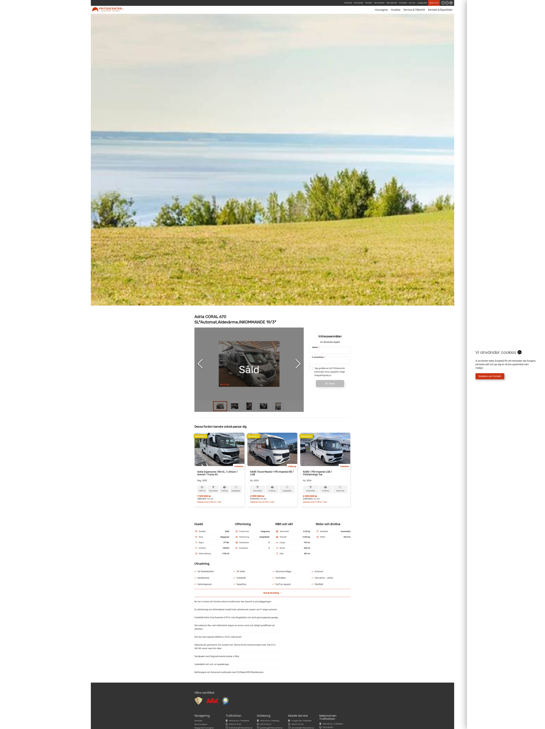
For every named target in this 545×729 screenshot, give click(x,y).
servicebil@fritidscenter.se (302, 728)
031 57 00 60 (265, 724)
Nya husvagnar (200, 724)
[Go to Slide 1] (220, 406)
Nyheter (368, 3)
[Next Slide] (298, 364)
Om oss (412, 3)
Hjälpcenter (434, 3)
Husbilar (396, 9)
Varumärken (379, 3)
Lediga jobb (422, 3)
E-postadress (318, 357)
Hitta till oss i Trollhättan (239, 721)
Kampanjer (358, 3)
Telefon (316, 347)
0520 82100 (328, 727)
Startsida (348, 3)
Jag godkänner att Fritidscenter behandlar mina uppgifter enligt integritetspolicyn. (329, 372)
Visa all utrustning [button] (271, 593)
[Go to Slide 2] (235, 406)
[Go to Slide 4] (263, 406)
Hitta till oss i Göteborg (269, 721)
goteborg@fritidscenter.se (271, 728)
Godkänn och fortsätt (490, 376)
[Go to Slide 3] (249, 406)
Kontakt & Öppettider (440, 9)
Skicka (332, 383)
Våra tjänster (391, 3)
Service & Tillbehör (414, 9)
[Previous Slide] (200, 364)
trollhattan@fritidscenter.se (240, 728)
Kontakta (403, 3)
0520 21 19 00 (235, 724)
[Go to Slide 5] (278, 406)
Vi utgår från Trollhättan (301, 721)
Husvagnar (381, 9)
